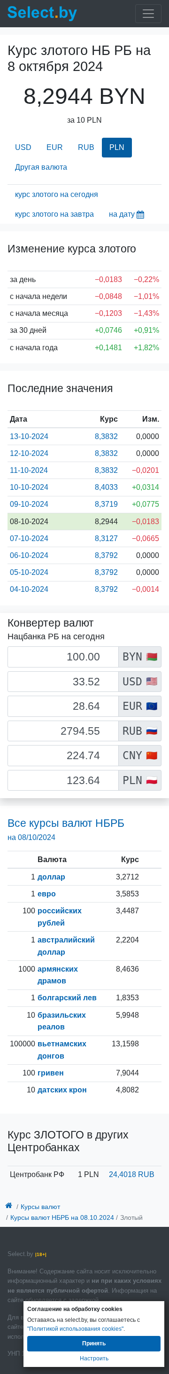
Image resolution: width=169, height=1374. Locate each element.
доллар (51, 877)
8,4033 (106, 487)
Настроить (94, 1358)
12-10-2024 (29, 453)
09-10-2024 (29, 504)
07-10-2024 (29, 538)
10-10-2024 (29, 487)
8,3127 (106, 538)
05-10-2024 (29, 572)
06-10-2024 (29, 555)
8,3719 (106, 504)
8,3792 (106, 555)
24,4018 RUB (131, 1174)
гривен (51, 1073)
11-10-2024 (29, 470)
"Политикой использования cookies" (75, 1329)
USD (23, 147)
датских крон (62, 1090)
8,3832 (106, 436)
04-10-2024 (29, 589)
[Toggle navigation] (148, 13)
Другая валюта (41, 167)
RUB (86, 147)
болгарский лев (67, 998)
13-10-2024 (29, 436)
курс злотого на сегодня (56, 194)
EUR (54, 147)
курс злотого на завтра (54, 214)
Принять (94, 1343)
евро (47, 894)
